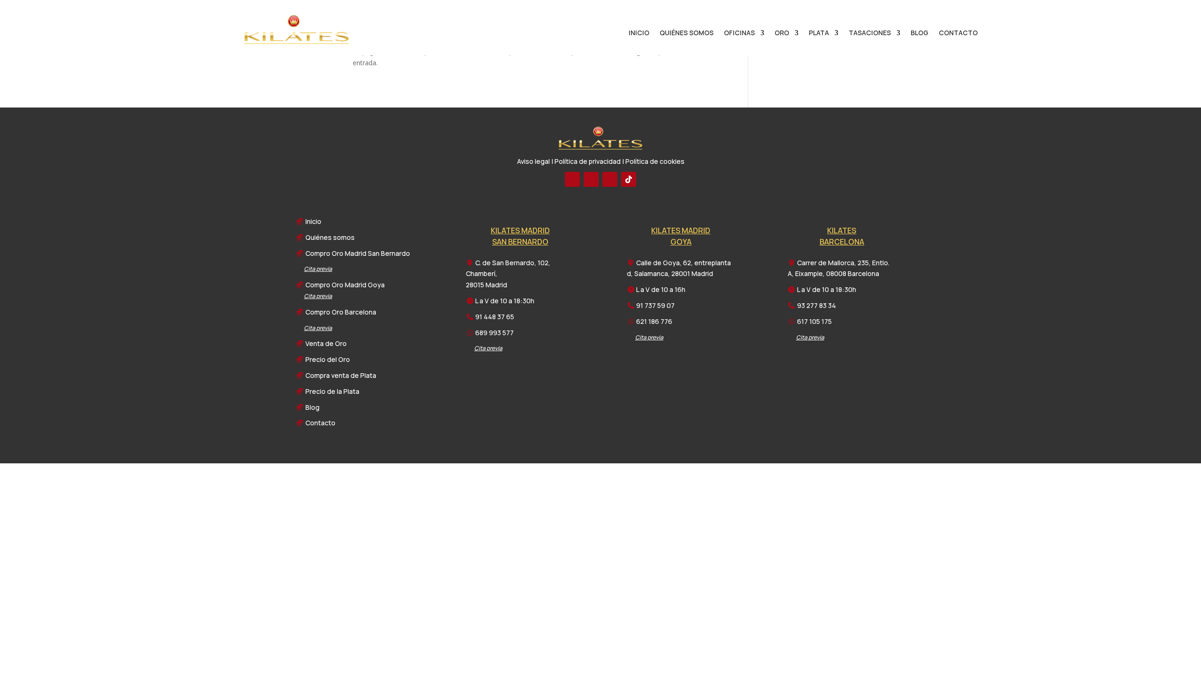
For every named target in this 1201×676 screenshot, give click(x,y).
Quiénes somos (687, 33)
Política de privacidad (588, 161)
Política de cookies (654, 161)
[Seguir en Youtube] (591, 179)
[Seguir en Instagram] (609, 179)
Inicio (639, 33)
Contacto (958, 33)
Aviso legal (533, 161)
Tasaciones (870, 33)
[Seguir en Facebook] (572, 179)
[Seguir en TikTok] (628, 179)
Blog (919, 33)
